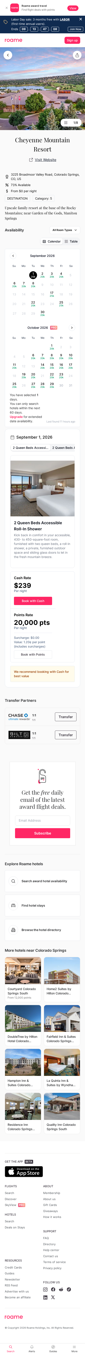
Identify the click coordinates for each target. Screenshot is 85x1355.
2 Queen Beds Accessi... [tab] (30, 447)
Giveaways (50, 1211)
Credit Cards (13, 1267)
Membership (51, 1193)
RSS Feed (11, 1285)
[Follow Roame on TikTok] (69, 1289)
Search (9, 1193)
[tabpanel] (42, 568)
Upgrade (16, 417)
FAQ (46, 1238)
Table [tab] (74, 241)
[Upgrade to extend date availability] (53, 328)
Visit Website (45, 160)
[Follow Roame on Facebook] (53, 1289)
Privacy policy (52, 1268)
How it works (52, 1217)
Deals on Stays (15, 1227)
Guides (9, 1273)
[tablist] (60, 241)
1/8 (75, 122)
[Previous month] (13, 256)
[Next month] (72, 327)
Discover (11, 1199)
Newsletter (12, 1279)
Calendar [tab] (54, 241)
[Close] (6, 8)
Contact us (50, 1256)
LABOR (65, 19)
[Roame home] (42, 1317)
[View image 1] (42, 88)
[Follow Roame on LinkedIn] (45, 1297)
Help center (51, 1250)
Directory (49, 1244)
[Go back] (7, 55)
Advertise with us (17, 1291)
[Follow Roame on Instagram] (45, 1289)
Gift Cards (50, 1205)
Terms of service (54, 1262)
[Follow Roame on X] (53, 1297)
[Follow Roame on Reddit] (61, 1289)
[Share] (77, 55)
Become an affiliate (18, 1297)
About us (49, 1199)
